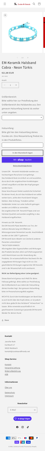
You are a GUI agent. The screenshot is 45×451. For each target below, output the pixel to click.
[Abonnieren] (34, 410)
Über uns (8, 387)
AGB (6, 374)
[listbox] (22, 117)
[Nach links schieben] (17, 57)
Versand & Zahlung (12, 368)
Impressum (9, 396)
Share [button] (7, 320)
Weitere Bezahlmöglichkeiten (22, 166)
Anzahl (4, 80)
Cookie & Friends (18, 446)
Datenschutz (10, 392)
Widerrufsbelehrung (13, 371)
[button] (4, 4)
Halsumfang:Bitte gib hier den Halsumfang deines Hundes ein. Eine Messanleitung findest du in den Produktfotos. (22, 134)
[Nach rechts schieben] (27, 57)
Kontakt (8, 364)
